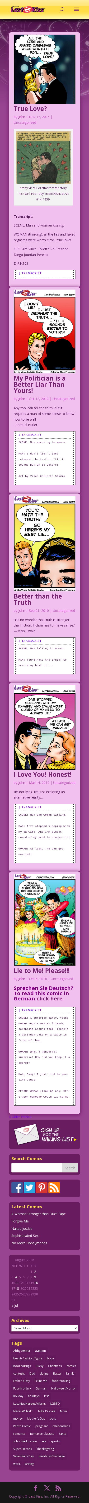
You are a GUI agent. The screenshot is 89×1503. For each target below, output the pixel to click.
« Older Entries (20, 1116)
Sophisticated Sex (24, 1235)
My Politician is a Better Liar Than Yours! (40, 384)
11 (17, 1283)
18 (17, 1288)
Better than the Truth (38, 599)
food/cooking (61, 1381)
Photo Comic (22, 1426)
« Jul (15, 1305)
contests (19, 1373)
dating (44, 1373)
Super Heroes (22, 1449)
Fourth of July (22, 1388)
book (50, 1358)
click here (49, 998)
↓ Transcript (30, 273)
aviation (40, 1351)
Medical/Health (23, 1411)
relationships (61, 1426)
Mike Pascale (46, 1411)
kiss (46, 1396)
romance (19, 1434)
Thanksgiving (45, 1449)
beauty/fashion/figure (27, 1358)
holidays (33, 1396)
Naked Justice (21, 1228)
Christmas (55, 1366)
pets (53, 1419)
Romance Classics (42, 1434)
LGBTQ (55, 1404)
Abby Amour (21, 1351)
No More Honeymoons (29, 1243)
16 (36, 1283)
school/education (25, 1441)
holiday (18, 1396)
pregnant (41, 1426)
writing (29, 1464)
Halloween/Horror (63, 1388)
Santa (62, 1434)
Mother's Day (36, 1419)
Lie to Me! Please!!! (42, 970)
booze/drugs (22, 1366)
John (21, 116)
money (18, 1419)
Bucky (39, 1366)
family (70, 1373)
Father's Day (21, 1381)
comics (71, 1366)
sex (44, 1441)
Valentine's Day (23, 1456)
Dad (32, 1373)
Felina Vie (41, 1381)
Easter (57, 1373)
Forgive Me (20, 1221)
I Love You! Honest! (43, 774)
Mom (63, 1411)
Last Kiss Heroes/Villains (29, 1404)
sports (55, 1441)
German (41, 1388)
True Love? (30, 108)
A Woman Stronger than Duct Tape (38, 1214)
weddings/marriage (51, 1456)
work (16, 1464)
